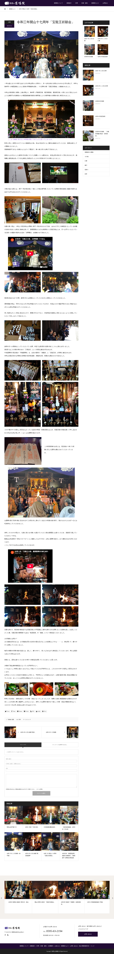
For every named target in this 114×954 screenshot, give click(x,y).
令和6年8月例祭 (99, 101)
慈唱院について (58, 3)
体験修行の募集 (89, 152)
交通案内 (50, 946)
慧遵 (13, 719)
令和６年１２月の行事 (101, 86)
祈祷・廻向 (84, 3)
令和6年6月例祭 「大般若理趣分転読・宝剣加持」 (102, 134)
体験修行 (69, 3)
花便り (86, 169)
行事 (76, 3)
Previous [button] (1, 898)
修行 (86, 165)
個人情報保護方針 (84, 946)
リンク (92, 946)
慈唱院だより (95, 3)
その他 (86, 156)
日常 (86, 174)
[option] (18, 897)
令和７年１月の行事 (101, 70)
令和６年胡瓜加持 (100, 116)
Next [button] (112, 898)
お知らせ (57, 946)
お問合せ (105, 3)
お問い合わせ (88, 934)
